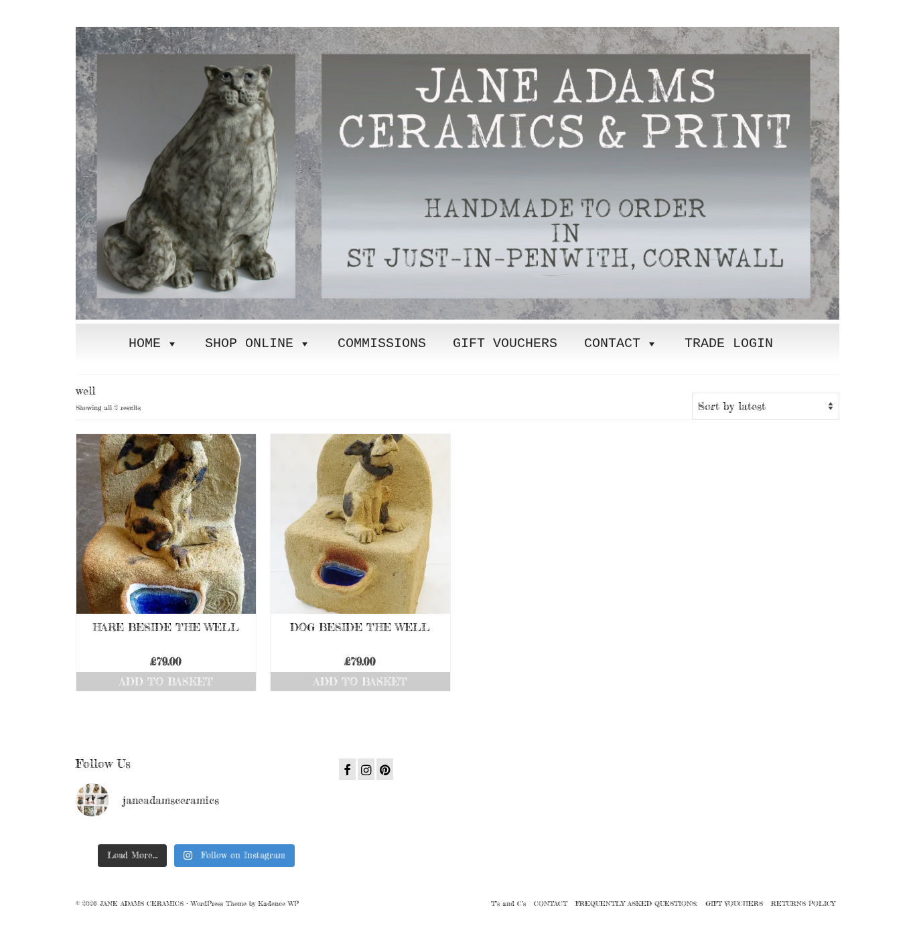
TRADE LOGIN (729, 343)
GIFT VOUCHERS (505, 343)
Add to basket (166, 681)
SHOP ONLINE (249, 343)
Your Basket (158, 11)
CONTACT (612, 343)
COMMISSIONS (382, 343)
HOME (145, 343)
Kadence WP (278, 903)
